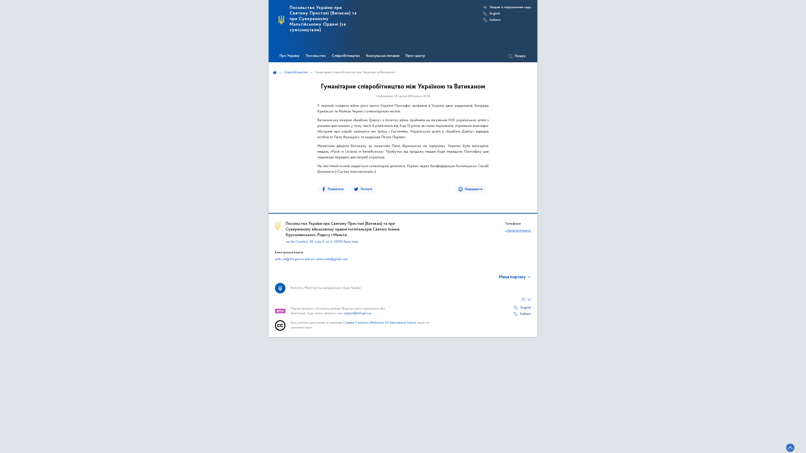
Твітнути (366, 189)
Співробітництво (346, 56)
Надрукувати (473, 189)
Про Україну (290, 56)
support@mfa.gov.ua (357, 313)
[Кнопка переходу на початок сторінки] (790, 448)
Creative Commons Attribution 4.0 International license (379, 322)
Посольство (316, 56)
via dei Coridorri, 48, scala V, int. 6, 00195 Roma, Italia (322, 241)
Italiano (495, 20)
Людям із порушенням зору (510, 7)
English (495, 13)
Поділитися (336, 189)
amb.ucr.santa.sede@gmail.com (326, 259)
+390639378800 (518, 231)
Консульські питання (382, 56)
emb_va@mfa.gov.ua (289, 259)
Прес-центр (415, 56)
